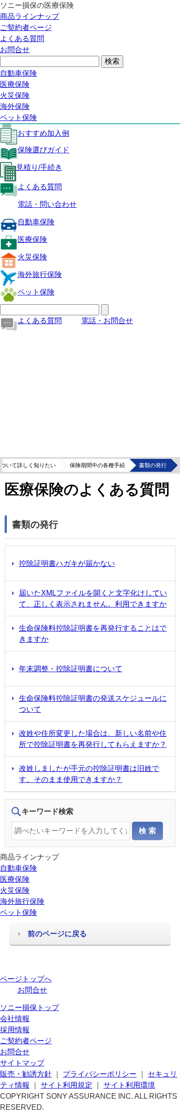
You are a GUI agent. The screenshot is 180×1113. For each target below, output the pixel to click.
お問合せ (15, 50)
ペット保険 (18, 117)
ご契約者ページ (26, 27)
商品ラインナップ (29, 16)
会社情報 (15, 1019)
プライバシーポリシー (100, 1074)
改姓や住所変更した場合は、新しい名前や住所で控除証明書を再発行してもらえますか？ (93, 738)
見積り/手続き (39, 167)
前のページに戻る (57, 934)
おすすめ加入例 (43, 133)
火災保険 (15, 95)
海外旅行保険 (40, 274)
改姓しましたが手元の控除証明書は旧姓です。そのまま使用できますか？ (89, 773)
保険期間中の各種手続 (97, 465)
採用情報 (15, 1030)
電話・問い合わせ (47, 204)
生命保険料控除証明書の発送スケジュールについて (93, 703)
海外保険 (15, 106)
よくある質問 (22, 38)
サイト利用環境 (129, 1085)
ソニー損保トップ (29, 1007)
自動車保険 (18, 73)
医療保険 (15, 84)
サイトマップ (22, 1063)
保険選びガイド (43, 150)
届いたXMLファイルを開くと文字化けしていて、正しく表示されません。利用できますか (93, 598)
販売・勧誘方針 (26, 1074)
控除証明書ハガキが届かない (67, 563)
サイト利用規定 (66, 1085)
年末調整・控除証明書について (70, 669)
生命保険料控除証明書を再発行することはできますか (93, 633)
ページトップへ (26, 979)
